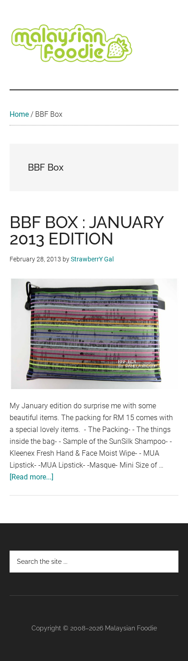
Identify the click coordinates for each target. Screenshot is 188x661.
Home (19, 114)
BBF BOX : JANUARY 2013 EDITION (87, 230)
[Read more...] (31, 477)
